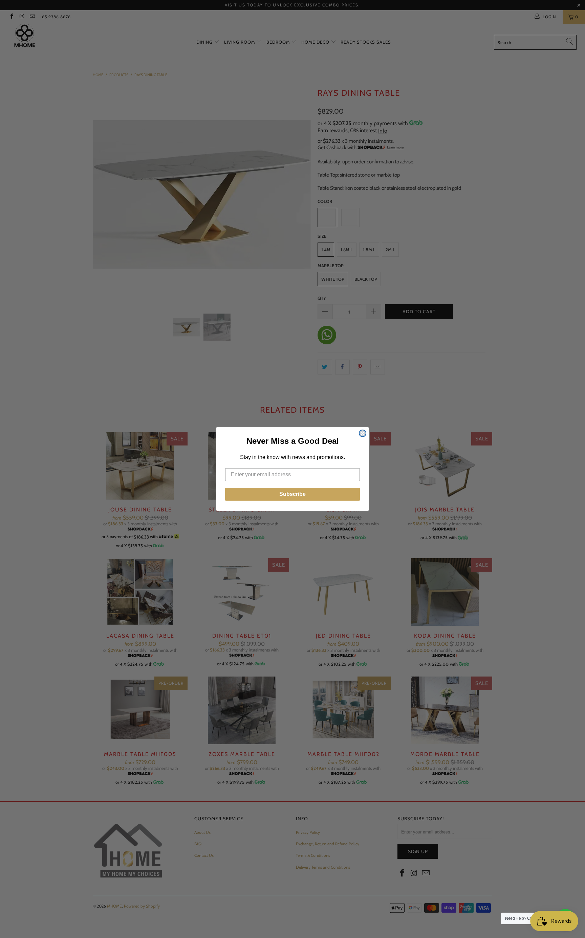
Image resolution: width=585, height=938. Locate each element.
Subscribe (292, 494)
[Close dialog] (362, 433)
